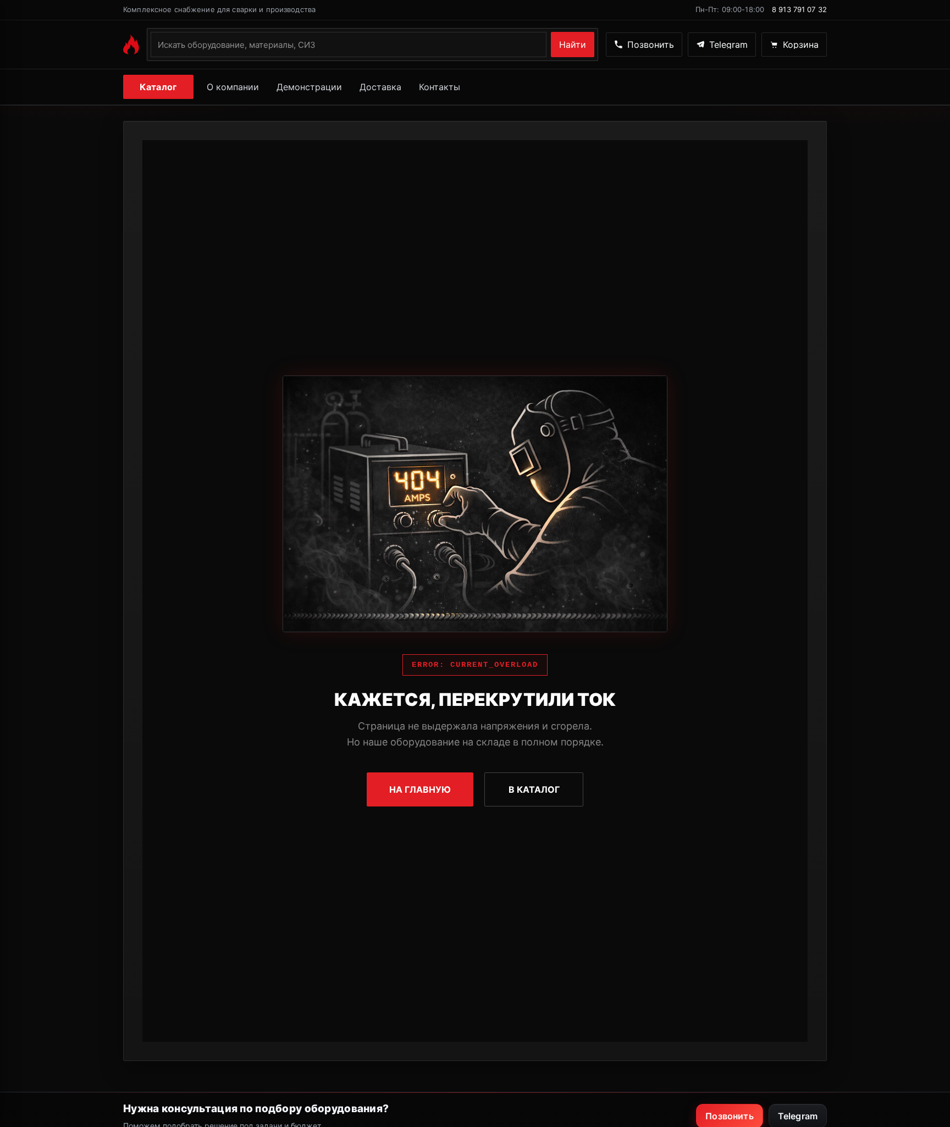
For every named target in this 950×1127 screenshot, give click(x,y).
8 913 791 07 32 (799, 9)
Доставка (380, 86)
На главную (420, 789)
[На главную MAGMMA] (131, 44)
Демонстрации (309, 86)
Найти (572, 44)
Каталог (158, 86)
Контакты (439, 86)
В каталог (534, 789)
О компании (233, 86)
